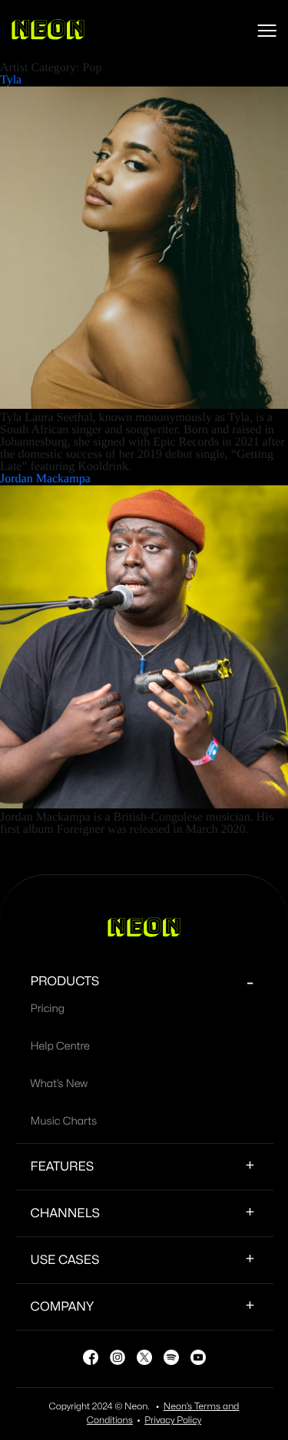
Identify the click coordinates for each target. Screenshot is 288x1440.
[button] (266, 30)
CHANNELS (65, 1213)
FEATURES (62, 1167)
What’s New (59, 1084)
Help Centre (60, 1047)
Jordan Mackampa (45, 478)
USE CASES (65, 1260)
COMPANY (62, 1307)
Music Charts (64, 1122)
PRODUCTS (65, 981)
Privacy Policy (172, 1420)
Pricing (48, 1009)
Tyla (11, 80)
